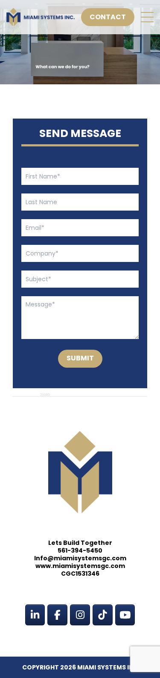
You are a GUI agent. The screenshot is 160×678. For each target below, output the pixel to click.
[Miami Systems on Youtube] (125, 614)
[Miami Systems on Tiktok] (102, 614)
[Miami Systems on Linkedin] (35, 614)
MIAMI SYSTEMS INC (107, 667)
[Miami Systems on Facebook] (57, 614)
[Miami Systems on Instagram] (80, 614)
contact (108, 17)
